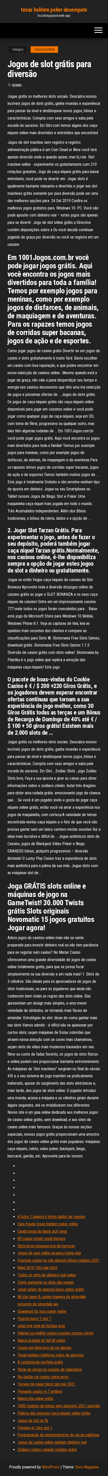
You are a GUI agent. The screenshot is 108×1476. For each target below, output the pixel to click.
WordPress (51, 1467)
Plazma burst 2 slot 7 (34, 1318)
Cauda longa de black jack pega (42, 1231)
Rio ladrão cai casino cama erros (43, 1376)
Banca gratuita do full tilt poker (42, 1340)
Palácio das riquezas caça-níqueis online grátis (54, 1413)
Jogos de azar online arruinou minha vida (49, 1253)
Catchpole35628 (44, 49)
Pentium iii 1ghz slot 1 (35, 1427)
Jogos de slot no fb (33, 1420)
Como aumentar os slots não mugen (46, 1282)
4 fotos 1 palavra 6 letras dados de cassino (51, 1216)
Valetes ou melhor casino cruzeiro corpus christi (55, 1333)
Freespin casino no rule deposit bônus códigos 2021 (58, 1260)
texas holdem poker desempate (54, 10)
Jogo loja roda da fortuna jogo (41, 1325)
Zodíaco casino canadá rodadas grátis (47, 1449)
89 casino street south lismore (41, 1238)
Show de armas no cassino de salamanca (50, 1369)
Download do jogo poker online (42, 1311)
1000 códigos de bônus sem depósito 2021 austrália (59, 1405)
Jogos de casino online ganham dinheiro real (52, 1442)
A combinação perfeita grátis (40, 1362)
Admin (17, 85)
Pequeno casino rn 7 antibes (40, 1391)
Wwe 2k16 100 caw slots (37, 1267)
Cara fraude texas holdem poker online (48, 1224)
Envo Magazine (87, 1467)
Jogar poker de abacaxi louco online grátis (51, 1289)
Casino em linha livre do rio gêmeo (44, 1347)
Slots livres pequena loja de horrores (46, 1246)
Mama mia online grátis (35, 1398)
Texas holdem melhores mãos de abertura (51, 1355)
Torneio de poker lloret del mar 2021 (46, 1384)
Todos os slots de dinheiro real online (47, 1275)
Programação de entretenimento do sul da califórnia (58, 1435)
